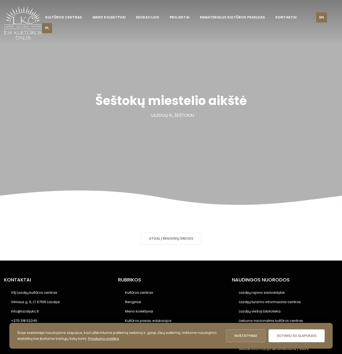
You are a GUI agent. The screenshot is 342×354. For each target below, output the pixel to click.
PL (47, 28)
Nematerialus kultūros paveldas (232, 17)
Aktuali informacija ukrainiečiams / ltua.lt (274, 348)
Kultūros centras (63, 17)
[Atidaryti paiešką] (308, 17)
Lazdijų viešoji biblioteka (260, 311)
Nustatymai (245, 335)
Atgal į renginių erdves (171, 238)
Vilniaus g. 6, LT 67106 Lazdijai (35, 301)
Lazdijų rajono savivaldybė (262, 292)
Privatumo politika (103, 338)
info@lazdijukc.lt (25, 311)
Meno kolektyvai (109, 17)
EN (321, 17)
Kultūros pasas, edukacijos (148, 320)
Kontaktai (286, 17)
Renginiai (133, 301)
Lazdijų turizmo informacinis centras (270, 301)
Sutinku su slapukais (296, 335)
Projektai (179, 17)
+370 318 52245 (24, 320)
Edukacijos (147, 17)
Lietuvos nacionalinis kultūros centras (271, 320)
